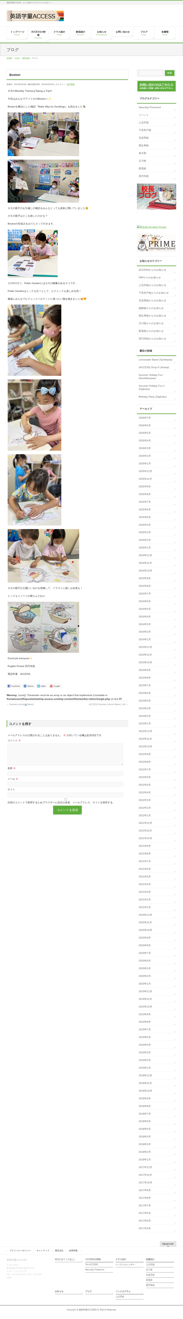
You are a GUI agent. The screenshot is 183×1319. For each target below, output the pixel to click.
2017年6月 (145, 1213)
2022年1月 (145, 815)
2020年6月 (145, 960)
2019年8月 (145, 1021)
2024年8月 (145, 585)
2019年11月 (145, 999)
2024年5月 (145, 608)
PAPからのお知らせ (150, 277)
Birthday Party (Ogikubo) (153, 396)
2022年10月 (145, 746)
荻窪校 (142, 168)
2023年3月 (145, 708)
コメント (14, 740)
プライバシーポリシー (20, 1251)
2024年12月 (145, 555)
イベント (144, 115)
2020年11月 (145, 922)
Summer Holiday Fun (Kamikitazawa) (151, 376)
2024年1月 (145, 639)
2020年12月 (145, 914)
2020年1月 (145, 983)
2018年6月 (145, 1121)
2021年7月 (145, 861)
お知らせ (59, 1291)
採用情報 (73, 1251)
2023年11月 (145, 654)
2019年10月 (145, 1006)
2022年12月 (145, 731)
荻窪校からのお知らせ (151, 330)
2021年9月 (145, 845)
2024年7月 (145, 593)
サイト (11, 789)
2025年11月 (145, 478)
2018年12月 (145, 1075)
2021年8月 (145, 853)
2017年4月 (145, 1228)
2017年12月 (145, 1167)
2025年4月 (145, 524)
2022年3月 (145, 800)
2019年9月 (145, 1014)
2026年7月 (145, 417)
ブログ (88, 1291)
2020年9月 (145, 937)
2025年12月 (145, 471)
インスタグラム (123, 1291)
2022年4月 (145, 792)
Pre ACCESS (91, 1264)
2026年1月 (145, 463)
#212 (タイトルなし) (65, 1259)
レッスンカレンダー (125, 1264)
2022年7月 (145, 769)
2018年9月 (145, 1098)
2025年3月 (145, 532)
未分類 (142, 153)
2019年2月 (145, 1060)
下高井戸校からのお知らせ (154, 292)
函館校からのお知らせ (151, 308)
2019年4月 (145, 1044)
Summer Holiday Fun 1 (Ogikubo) (152, 387)
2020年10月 (145, 930)
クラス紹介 (121, 1259)
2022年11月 (145, 738)
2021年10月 (145, 838)
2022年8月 (145, 761)
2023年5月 (145, 700)
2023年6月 (145, 693)
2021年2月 (145, 899)
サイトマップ (42, 1251)
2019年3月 (145, 1052)
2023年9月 (145, 670)
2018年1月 (145, 1159)
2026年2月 (145, 455)
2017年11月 (145, 1174)
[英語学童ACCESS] (35, 17)
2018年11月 (145, 1083)
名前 (12, 768)
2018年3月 (145, 1144)
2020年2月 (145, 976)
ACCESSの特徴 (93, 1259)
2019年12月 (145, 991)
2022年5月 (145, 784)
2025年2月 (145, 540)
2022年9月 (145, 754)
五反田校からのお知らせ (152, 300)
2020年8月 (145, 945)
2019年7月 (145, 1029)
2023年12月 (145, 647)
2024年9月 (145, 578)
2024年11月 (145, 562)
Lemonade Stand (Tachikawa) (155, 359)
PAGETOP (168, 1244)
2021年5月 (145, 876)
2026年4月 (145, 440)
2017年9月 (145, 1190)
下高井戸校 (145, 130)
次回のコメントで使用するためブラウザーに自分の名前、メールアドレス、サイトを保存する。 (61, 802)
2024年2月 (145, 631)
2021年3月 (145, 891)
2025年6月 (145, 509)
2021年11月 (145, 830)
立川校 (142, 160)
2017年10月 (145, 1182)
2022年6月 (145, 777)
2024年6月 (145, 601)
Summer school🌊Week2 (20, 704)
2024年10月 (145, 570)
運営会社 (59, 1251)
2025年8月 (145, 494)
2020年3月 (145, 968)
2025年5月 (145, 517)
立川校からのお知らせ (151, 323)
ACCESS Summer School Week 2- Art (108, 704)
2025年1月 (145, 547)
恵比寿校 (144, 145)
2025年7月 (145, 501)
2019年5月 (145, 1037)
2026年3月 (145, 448)
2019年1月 (145, 1067)
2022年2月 (145, 807)
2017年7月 (145, 1205)
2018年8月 (145, 1106)
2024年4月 (145, 616)
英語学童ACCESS (87, 1310)
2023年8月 (145, 677)
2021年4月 (145, 884)
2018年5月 (145, 1128)
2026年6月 (145, 425)
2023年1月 (145, 723)
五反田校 (144, 137)
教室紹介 (150, 1259)
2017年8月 (145, 1197)
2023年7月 (145, 685)
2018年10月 (145, 1090)
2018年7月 (145, 1113)
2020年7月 (145, 953)
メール (13, 778)
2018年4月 (145, 1136)
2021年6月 (145, 868)
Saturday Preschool (150, 107)
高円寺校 (71, 84)
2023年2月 (145, 716)
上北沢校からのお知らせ (152, 285)
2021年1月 (145, 907)
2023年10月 (145, 662)
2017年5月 (145, 1220)
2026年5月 (145, 432)
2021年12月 (145, 822)
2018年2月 (145, 1151)
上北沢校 (144, 122)
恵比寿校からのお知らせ (152, 315)
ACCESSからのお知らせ (152, 269)
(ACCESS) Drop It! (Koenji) (154, 367)
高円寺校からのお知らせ (152, 338)
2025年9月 (145, 486)
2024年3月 (145, 624)
